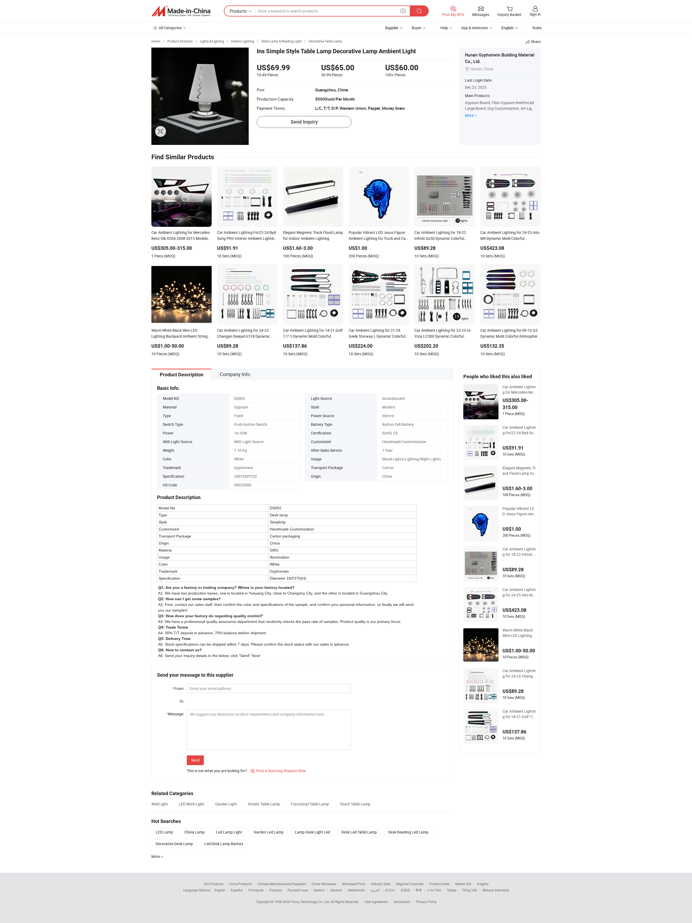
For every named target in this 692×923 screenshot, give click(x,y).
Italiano (319, 890)
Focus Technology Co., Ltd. (311, 901)
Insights (482, 884)
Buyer (416, 27)
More (469, 115)
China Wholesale (324, 884)
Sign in (535, 14)
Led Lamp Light (229, 832)
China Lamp (194, 832)
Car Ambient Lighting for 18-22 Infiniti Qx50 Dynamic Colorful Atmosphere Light (519, 551)
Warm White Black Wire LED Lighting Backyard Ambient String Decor (519, 632)
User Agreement (376, 901)
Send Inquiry (304, 122)
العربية (374, 890)
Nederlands (356, 890)
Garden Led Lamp (269, 832)
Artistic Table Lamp (264, 803)
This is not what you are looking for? (217, 770)
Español (237, 890)
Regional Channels (410, 884)
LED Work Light (191, 803)
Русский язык (298, 890)
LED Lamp (164, 832)
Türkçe (451, 890)
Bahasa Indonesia (496, 890)
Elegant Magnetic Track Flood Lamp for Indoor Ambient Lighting (519, 470)
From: (178, 688)
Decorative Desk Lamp (174, 843)
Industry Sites (381, 884)
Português (256, 890)
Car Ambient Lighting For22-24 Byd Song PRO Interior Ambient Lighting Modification (519, 430)
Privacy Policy (426, 901)
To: (181, 701)
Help (444, 27)
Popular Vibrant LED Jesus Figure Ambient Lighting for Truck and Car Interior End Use (519, 511)
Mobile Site (463, 884)
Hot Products (213, 884)
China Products (240, 884)
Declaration (402, 901)
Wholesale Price (353, 884)
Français (275, 890)
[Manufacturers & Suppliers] (180, 11)
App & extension (474, 27)
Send (195, 760)
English (219, 890)
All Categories (170, 27)
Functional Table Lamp (310, 803)
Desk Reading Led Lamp (408, 832)
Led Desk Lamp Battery (223, 843)
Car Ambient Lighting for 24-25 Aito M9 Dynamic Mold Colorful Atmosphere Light (519, 592)
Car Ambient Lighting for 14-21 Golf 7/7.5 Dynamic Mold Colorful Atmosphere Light (519, 714)
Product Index (439, 884)
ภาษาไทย (434, 890)
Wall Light (159, 803)
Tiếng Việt (469, 890)
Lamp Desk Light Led (312, 832)
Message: (175, 713)
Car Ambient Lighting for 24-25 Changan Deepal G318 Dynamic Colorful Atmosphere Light (519, 673)
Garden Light (226, 803)
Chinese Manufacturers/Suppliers (281, 884)
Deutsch (336, 890)
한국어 (390, 890)
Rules (537, 27)
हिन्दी (419, 890)
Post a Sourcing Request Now (278, 770)
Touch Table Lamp (355, 803)
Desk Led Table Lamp (359, 832)
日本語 (405, 890)
